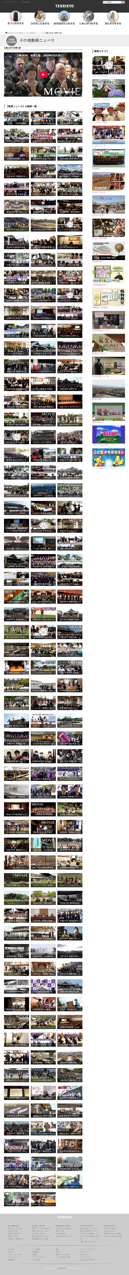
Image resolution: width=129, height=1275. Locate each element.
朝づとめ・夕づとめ (15, 1228)
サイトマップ (85, 1257)
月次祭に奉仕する (14, 1233)
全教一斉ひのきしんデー (40, 1231)
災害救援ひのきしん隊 (40, 1239)
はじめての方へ (11, 2)
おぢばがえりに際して (64, 1228)
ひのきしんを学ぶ (38, 1233)
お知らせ (11, 1252)
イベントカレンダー (15, 1254)
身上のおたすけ (109, 1231)
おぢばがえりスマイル (64, 1236)
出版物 (34, 1254)
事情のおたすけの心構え (113, 1233)
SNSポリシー (85, 1254)
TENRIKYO (62, 1268)
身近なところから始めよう (41, 1228)
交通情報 (11, 1260)
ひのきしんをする (38, 1226)
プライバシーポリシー (88, 1249)
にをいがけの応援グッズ (89, 1233)
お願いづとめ (12, 1236)
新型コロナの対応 (62, 1254)
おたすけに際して (110, 1228)
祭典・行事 (60, 1231)
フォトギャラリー (38, 1257)
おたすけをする (109, 1226)
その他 (28, 33)
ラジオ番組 (36, 1249)
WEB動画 (35, 1252)
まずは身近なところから (89, 1228)
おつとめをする (13, 1226)
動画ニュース (37, 33)
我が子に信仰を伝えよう (89, 1231)
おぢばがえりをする (63, 1226)
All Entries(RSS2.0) (87, 1260)
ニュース (11, 1249)
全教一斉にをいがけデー (89, 1241)
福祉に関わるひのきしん (40, 1236)
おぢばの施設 (61, 1233)
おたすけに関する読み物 (113, 1236)
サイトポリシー (85, 1252)
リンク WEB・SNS (63, 1257)
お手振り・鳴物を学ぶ (16, 1239)
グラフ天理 (36, 1260)
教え (57, 1249)
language (26, 2)
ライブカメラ (12, 1257)
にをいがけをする (86, 1226)
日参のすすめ (12, 1231)
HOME (10, 33)
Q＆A (58, 1252)
